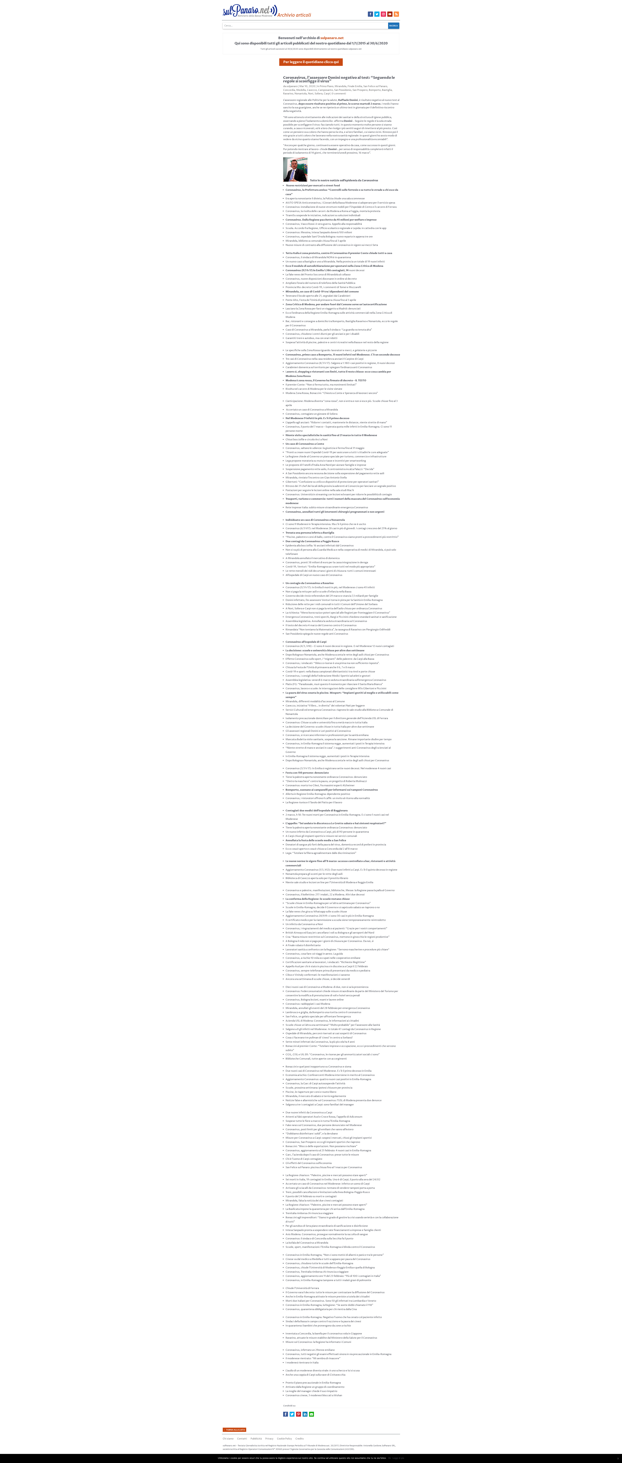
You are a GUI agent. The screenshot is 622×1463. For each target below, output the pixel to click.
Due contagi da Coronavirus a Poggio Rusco (312, 541)
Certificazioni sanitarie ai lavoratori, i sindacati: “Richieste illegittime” (326, 962)
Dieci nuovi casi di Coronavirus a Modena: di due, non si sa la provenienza (327, 987)
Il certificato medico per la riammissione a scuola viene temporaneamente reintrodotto (336, 920)
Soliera (319, 93)
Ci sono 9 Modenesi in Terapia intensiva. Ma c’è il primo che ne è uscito (326, 524)
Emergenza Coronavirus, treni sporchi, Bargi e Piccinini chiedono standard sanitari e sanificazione (341, 617)
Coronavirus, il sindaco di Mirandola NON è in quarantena (318, 257)
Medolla (301, 90)
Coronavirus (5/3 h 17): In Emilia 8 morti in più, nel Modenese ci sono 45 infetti (330, 587)
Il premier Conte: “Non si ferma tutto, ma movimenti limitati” (321, 384)
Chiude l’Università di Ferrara (302, 1288)
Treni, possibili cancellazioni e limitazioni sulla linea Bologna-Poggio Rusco (328, 1192)
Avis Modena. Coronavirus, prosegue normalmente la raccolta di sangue (327, 1234)
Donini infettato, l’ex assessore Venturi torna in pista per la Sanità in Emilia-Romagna (334, 600)
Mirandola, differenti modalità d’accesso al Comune (315, 701)
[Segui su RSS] (396, 14)
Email (311, 1414)
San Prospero (360, 90)
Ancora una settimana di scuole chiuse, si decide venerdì (318, 979)
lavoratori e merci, (341, 350)
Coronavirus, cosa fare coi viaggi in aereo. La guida (314, 954)
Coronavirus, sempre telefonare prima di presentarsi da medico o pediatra (328, 970)
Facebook (285, 1414)
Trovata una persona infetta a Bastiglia (310, 532)
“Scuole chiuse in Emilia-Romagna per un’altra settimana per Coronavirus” (328, 903)
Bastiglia (387, 90)
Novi (310, 93)
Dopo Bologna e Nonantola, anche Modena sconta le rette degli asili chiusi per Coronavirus (337, 654)
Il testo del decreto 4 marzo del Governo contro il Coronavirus (321, 625)
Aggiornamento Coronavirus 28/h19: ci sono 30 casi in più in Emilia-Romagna (330, 916)
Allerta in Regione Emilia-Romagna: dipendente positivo (318, 794)
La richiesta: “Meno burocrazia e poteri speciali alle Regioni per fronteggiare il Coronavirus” (338, 612)
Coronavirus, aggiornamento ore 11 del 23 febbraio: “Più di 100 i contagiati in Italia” (333, 1276)
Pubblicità (256, 1439)
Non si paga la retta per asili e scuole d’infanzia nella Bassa (318, 591)
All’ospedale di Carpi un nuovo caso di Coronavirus (314, 575)
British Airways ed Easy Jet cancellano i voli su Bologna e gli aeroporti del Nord (330, 932)
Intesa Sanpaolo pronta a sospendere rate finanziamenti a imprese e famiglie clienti (333, 1230)
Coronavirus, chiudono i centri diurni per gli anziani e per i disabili (322, 334)
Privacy (269, 1439)
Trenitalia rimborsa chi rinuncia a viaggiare (309, 1213)
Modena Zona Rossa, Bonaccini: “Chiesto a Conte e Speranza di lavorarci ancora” (332, 393)
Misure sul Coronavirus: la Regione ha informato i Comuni (318, 1342)
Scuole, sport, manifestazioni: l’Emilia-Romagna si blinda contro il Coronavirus (330, 1247)
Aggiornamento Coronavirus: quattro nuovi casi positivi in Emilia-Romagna (328, 1079)
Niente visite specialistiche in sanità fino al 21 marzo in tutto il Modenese (331, 435)
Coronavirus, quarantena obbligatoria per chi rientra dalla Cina (321, 1309)
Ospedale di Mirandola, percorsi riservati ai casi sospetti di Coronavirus (326, 1033)
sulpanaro (292, 86)
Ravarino (288, 93)
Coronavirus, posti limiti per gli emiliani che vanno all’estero (319, 1129)
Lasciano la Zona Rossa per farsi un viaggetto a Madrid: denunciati (323, 308)
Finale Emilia (355, 86)
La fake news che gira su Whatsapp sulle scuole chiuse (316, 911)
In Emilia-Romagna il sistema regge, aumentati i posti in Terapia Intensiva (327, 756)
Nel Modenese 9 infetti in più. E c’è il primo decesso (317, 418)
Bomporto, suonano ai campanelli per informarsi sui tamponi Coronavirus (332, 789)
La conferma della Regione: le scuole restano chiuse (318, 899)
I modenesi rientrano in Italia (302, 1362)
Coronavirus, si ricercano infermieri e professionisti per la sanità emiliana (327, 735)
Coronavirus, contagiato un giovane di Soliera (311, 414)
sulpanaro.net (332, 38)
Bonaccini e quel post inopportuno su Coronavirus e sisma (318, 1066)
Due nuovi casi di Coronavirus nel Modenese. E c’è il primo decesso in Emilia (328, 1071)
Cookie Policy (284, 1439)
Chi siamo (228, 1439)
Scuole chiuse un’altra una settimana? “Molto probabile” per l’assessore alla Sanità (333, 1025)
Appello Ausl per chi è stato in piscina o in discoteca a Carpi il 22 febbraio (327, 966)
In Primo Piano (325, 86)
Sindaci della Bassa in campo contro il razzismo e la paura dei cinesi (323, 1321)
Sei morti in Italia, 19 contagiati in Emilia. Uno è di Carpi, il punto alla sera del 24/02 (333, 1179)
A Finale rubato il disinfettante (303, 945)
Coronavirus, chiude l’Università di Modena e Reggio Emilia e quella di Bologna (330, 1267)
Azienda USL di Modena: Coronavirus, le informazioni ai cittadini (322, 1021)
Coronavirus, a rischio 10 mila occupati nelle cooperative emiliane (323, 958)
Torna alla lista (235, 1430)
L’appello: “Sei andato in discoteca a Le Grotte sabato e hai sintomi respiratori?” (336, 823)
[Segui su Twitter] (377, 14)
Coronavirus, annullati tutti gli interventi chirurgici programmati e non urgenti (335, 511)
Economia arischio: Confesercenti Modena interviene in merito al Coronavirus (330, 1075)
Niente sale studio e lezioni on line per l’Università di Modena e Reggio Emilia (329, 882)
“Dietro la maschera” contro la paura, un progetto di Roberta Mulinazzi (326, 781)
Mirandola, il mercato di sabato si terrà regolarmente (316, 1096)
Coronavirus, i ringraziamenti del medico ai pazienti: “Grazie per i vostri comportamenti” (336, 928)
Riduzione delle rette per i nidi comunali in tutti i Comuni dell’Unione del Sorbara (331, 604)
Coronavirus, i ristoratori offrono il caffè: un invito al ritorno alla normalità (328, 798)
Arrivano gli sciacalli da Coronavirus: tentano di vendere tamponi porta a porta (330, 1188)
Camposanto (325, 90)
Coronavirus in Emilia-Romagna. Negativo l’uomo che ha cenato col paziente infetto (334, 1317)
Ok (389, 1458)
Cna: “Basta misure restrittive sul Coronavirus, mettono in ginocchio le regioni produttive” (338, 937)
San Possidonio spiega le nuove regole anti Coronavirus (317, 634)
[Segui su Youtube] (389, 14)
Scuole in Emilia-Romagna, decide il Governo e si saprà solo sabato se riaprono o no (333, 907)
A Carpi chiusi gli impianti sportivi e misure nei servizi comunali (321, 836)
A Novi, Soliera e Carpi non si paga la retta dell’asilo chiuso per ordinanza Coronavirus (334, 608)
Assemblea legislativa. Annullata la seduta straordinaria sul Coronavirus (326, 621)
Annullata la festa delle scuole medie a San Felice (316, 840)
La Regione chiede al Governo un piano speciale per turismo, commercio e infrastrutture (336, 456)
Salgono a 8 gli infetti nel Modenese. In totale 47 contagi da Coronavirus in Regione (333, 1029)
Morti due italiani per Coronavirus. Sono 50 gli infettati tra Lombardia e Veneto (331, 1301)
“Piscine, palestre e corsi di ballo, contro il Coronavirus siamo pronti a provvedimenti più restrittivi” (342, 537)
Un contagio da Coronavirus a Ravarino (310, 583)
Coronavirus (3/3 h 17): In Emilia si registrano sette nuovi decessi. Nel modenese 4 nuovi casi (338, 768)
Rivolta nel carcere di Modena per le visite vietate (314, 389)
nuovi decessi (325, 270)
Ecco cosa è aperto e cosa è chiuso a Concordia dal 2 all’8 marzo (321, 849)
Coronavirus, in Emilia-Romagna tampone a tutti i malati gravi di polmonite (328, 1280)
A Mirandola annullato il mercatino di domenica (313, 558)
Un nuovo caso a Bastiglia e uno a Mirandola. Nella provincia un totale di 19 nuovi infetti (335, 261)
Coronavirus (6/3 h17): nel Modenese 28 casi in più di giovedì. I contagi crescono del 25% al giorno (341, 528)
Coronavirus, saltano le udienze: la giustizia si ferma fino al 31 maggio (325, 448)
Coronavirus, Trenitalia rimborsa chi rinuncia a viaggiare (317, 1272)
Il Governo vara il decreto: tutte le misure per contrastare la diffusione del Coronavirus (335, 1292)
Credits (299, 1439)
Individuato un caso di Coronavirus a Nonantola (315, 520)
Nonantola (300, 93)
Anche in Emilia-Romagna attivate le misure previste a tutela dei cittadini (328, 1296)
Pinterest (298, 1414)
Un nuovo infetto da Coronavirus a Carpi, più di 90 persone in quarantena (327, 832)
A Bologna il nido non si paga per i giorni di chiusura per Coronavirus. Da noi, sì (330, 941)
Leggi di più (398, 1458)
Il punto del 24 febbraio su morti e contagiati (311, 1196)
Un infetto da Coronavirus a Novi (304, 924)
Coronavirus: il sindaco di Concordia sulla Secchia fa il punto (319, 1238)
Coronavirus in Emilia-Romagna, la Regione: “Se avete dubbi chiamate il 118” (329, 1305)
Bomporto (375, 90)
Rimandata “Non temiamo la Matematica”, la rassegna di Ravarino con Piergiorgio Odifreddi (338, 629)
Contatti (242, 1439)
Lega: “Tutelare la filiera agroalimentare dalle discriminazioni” (321, 853)
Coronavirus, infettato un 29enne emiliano (310, 1350)
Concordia (289, 90)
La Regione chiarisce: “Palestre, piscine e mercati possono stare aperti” (326, 1205)
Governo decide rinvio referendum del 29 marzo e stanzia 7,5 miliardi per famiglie (332, 596)
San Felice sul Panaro (375, 86)
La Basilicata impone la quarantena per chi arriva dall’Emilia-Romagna (325, 1209)
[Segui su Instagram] (383, 14)
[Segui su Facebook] (370, 14)
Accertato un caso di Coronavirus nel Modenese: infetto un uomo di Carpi (328, 1184)
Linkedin (305, 1414)
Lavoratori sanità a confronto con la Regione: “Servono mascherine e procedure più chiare (337, 949)
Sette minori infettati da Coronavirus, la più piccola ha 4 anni (320, 1042)
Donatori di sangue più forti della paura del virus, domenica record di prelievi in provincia (336, 844)
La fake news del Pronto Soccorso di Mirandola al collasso (318, 274)
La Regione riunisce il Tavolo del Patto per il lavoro (314, 802)
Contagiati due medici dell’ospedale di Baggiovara (317, 810)
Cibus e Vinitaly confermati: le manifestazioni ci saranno (318, 975)
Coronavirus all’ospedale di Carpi (306, 642)
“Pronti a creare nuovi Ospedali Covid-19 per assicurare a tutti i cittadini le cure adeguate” (337, 452)
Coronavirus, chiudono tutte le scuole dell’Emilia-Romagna (319, 1263)
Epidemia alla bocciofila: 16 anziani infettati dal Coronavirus (320, 545)
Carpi (327, 93)
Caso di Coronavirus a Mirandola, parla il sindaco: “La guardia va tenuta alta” (329, 329)
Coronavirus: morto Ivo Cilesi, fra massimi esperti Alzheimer (320, 785)
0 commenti (339, 93)
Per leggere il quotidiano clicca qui (311, 62)
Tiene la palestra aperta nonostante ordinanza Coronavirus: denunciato (326, 777)
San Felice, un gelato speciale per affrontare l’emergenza (318, 1016)
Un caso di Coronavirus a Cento (305, 444)
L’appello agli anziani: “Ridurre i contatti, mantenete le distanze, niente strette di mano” (336, 422)
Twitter (292, 1414)
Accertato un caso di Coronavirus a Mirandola (312, 409)
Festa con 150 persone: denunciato (307, 772)
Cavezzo (312, 90)
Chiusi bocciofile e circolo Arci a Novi (307, 439)
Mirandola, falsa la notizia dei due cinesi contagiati (314, 1200)
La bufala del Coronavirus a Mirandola (307, 1243)
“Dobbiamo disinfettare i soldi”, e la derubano (312, 1133)
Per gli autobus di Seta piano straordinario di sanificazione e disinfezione (327, 1226)
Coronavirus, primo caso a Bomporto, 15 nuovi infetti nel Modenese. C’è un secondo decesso (343, 354)
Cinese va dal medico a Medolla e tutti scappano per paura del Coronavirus (328, 1259)
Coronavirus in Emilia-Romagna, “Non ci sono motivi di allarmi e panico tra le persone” (335, 1255)
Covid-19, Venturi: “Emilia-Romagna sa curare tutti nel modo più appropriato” (330, 566)
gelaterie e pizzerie (366, 350)
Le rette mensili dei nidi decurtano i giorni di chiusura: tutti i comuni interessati (331, 571)
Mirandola (340, 86)
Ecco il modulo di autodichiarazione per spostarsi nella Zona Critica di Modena (334, 266)
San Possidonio (342, 90)
